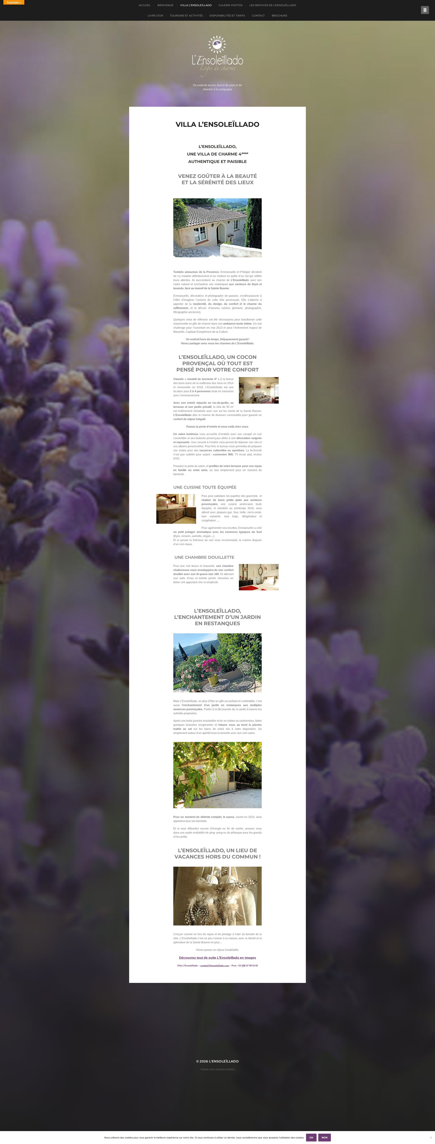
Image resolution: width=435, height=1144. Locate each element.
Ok (311, 1137)
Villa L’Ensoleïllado (196, 5)
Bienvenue (165, 5)
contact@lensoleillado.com (214, 965)
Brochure (279, 15)
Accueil (145, 5)
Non (324, 1137)
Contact (258, 15)
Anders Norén (225, 1069)
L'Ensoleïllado (224, 1061)
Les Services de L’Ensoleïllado (272, 5)
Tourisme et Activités (186, 15)
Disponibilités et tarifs (227, 15)
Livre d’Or (155, 15)
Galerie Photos (230, 5)
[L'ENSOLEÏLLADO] (217, 56)
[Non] (430, 1137)
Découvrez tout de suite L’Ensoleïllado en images (217, 957)
